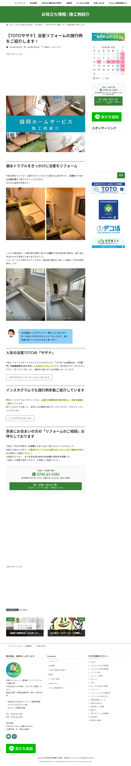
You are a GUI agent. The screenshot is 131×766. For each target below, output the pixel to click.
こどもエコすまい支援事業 (99, 665)
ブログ (92, 683)
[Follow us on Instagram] (14, 736)
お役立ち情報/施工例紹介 (57, 670)
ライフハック (94, 689)
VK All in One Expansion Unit (82, 761)
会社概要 (51, 666)
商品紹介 (93, 710)
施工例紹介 (24, 610)
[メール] (8, 736)
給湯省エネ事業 (95, 720)
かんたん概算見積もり (56, 688)
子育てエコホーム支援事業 (99, 713)
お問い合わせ (41, 646)
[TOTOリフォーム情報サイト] (108, 192)
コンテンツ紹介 (95, 672)
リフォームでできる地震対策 (100, 693)
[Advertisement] (45, 74)
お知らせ (93, 662)
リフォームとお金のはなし (99, 696)
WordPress (52, 761)
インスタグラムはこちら (20, 418)
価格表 (50, 674)
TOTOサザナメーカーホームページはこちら (29, 377)
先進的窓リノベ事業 (97, 707)
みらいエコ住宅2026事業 (99, 686)
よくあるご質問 (53, 679)
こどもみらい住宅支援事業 (99, 669)
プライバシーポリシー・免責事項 (19, 646)
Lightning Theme (65, 761)
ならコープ (94, 679)
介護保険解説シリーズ (97, 700)
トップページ (53, 661)
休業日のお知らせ (96, 703)
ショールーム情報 (96, 676)
